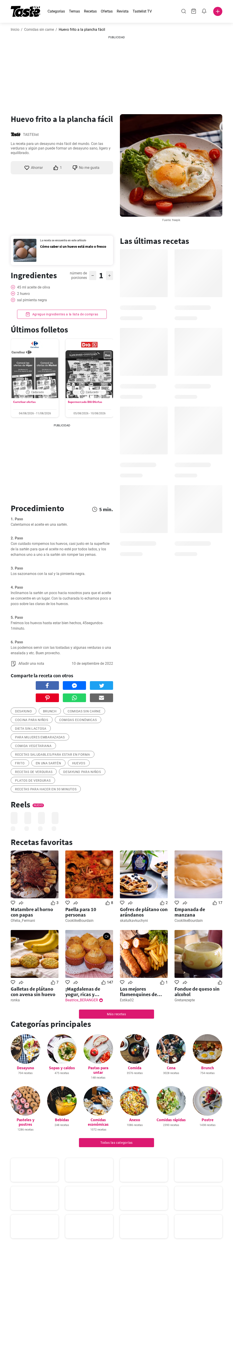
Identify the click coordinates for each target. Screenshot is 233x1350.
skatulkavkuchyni (134, 920)
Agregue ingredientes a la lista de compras (64, 314)
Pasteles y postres (25, 1122)
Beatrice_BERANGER (81, 1000)
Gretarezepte (185, 1000)
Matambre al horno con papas (32, 912)
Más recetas (116, 1014)
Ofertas (107, 11)
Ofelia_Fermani (23, 920)
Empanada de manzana (190, 912)
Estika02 (127, 1000)
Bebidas (62, 1119)
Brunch (207, 1067)
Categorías (56, 11)
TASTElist (31, 134)
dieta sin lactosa (30, 728)
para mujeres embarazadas (40, 737)
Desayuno (25, 1067)
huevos (78, 763)
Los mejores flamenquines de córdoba (138, 991)
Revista (123, 11)
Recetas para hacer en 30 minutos (45, 789)
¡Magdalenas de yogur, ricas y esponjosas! (82, 991)
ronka (15, 1000)
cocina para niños (31, 720)
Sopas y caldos (62, 1067)
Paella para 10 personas (80, 912)
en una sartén (48, 763)
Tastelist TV (142, 11)
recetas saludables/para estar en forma (52, 754)
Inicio (15, 29)
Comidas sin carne (39, 29)
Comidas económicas (78, 720)
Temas (74, 11)
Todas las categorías (116, 1142)
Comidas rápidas (171, 1119)
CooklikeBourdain (79, 920)
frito (20, 763)
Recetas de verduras (33, 772)
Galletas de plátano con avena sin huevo (33, 991)
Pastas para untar (98, 1070)
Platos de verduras (33, 780)
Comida (134, 1067)
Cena (171, 1067)
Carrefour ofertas (24, 402)
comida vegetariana (33, 746)
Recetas (90, 11)
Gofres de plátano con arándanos (144, 912)
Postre (207, 1119)
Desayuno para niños (82, 772)
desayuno (23, 711)
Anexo (134, 1119)
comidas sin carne (84, 711)
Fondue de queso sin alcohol (197, 991)
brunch (50, 711)
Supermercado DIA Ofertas (85, 402)
